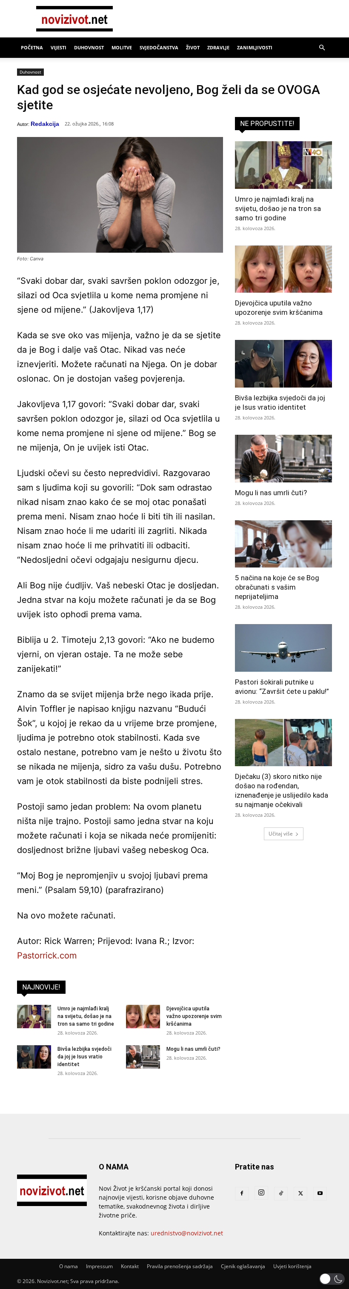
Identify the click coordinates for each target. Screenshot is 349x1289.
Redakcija (45, 124)
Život (193, 47)
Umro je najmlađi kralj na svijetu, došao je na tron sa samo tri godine (85, 1016)
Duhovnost (89, 47)
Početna (32, 47)
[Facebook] (242, 1194)
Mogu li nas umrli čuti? (193, 1049)
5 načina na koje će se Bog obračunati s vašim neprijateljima (277, 587)
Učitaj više (281, 833)
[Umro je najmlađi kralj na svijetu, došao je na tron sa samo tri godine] (34, 1016)
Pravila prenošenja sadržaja (180, 1266)
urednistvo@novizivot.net (187, 1233)
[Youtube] (320, 1194)
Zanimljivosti (254, 47)
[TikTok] (281, 1194)
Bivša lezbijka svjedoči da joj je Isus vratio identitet (84, 1056)
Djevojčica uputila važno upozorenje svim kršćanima (194, 1016)
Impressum (99, 1266)
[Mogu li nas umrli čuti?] (143, 1057)
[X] (300, 1194)
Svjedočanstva (159, 47)
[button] (322, 48)
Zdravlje (218, 47)
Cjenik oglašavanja (243, 1266)
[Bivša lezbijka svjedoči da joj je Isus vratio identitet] (34, 1057)
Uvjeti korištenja (292, 1266)
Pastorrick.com (47, 955)
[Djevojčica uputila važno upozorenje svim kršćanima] (143, 1016)
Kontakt (130, 1266)
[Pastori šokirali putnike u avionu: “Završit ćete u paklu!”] (283, 648)
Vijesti (58, 47)
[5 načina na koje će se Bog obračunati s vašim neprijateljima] (283, 544)
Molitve (122, 47)
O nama (68, 1266)
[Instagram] (261, 1193)
